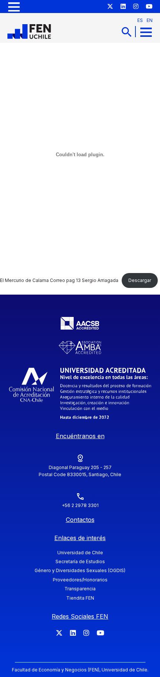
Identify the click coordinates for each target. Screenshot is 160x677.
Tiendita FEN (80, 598)
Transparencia (80, 588)
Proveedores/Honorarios (80, 580)
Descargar (139, 280)
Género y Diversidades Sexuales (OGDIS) (80, 570)
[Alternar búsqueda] (126, 31)
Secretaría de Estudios (80, 561)
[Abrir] (13, 6)
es (140, 20)
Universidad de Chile (80, 552)
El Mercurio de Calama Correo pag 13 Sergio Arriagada (59, 280)
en (150, 20)
